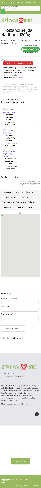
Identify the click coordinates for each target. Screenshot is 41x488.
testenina (19, 77)
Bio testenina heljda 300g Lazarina (10, 161)
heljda (12, 77)
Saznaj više (20, 461)
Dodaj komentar (14, 328)
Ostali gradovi (9, 197)
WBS (38, 485)
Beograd (7, 192)
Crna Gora (19, 207)
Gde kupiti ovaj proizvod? (18, 63)
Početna (5, 2)
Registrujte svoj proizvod (30, 183)
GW (27, 485)
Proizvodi (13, 41)
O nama (12, 2)
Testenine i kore (25, 41)
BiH (30, 207)
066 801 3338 (30, 2)
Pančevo (24, 197)
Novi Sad (7, 207)
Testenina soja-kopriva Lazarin (10, 117)
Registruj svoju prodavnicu (29, 181)
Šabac (32, 202)
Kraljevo (19, 192)
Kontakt (20, 2)
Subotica (22, 202)
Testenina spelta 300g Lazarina (10, 138)
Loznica (30, 192)
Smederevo (8, 202)
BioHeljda (13, 75)
